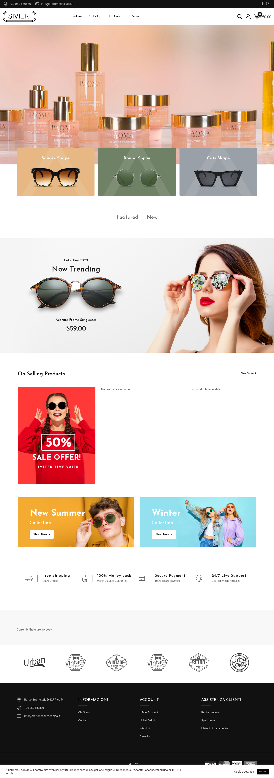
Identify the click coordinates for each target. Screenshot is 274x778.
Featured (127, 217)
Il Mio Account (149, 712)
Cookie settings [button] (244, 771)
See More (247, 373)
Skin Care (114, 16)
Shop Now (40, 534)
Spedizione (208, 720)
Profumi (76, 16)
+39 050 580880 (20, 4)
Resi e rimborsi (210, 712)
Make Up (95, 16)
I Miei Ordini (147, 720)
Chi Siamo (134, 16)
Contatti (83, 720)
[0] (256, 16)
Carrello (145, 736)
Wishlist (145, 728)
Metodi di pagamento (214, 728)
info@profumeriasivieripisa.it (42, 716)
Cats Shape (218, 158)
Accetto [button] (263, 771)
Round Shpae (137, 158)
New (152, 217)
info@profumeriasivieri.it (57, 4)
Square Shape (56, 158)
